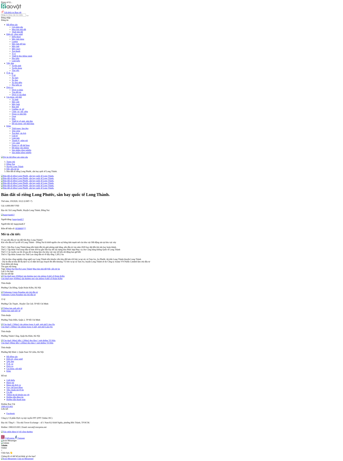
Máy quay (16, 49)
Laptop (15, 41)
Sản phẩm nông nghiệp (21, 152)
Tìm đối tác (16, 92)
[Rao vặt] (11, 9)
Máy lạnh (16, 104)
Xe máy (15, 78)
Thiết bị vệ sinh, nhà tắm (22, 121)
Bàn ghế (15, 107)
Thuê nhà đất (17, 32)
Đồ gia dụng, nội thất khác (23, 123)
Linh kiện (16, 61)
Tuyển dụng (17, 68)
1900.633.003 (7, 406)
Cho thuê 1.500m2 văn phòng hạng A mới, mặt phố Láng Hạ (27, 327)
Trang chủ (10, 162)
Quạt (14, 116)
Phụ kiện (15, 58)
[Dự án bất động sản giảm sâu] (14, 157)
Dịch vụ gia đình (19, 94)
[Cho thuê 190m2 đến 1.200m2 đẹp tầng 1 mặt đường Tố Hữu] (28, 340)
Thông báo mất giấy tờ (10, 311)
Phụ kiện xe (17, 85)
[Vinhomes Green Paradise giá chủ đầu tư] (19, 292)
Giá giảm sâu (17, 27)
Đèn (13, 119)
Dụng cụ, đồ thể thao (21, 145)
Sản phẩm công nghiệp (21, 150)
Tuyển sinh (16, 66)
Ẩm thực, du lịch (19, 133)
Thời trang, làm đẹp (20, 128)
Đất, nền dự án (12, 169)
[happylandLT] (8, 215)
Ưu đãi (9, 392)
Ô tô (14, 75)
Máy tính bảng (18, 39)
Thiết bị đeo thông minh (22, 56)
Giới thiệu (10, 380)
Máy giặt (15, 102)
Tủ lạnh (15, 99)
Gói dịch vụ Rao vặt (12, 12)
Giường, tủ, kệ (18, 109)
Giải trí (15, 136)
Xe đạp (15, 80)
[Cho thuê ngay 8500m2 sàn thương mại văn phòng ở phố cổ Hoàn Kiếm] (33, 276)
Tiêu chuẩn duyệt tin (15, 390)
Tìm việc (15, 70)
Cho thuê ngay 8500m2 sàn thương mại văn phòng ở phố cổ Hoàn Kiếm (31, 278)
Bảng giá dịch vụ (13, 385)
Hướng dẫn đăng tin (14, 397)
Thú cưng (16, 131)
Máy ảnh (15, 46)
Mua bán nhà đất (19, 29)
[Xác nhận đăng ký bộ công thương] (17, 432)
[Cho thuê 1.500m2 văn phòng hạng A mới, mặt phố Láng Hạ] (28, 324)
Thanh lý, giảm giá (20, 140)
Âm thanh (16, 51)
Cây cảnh (16, 143)
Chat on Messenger (25, 459)
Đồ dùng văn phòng (20, 148)
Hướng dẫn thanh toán (15, 399)
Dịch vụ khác (17, 90)
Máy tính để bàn (19, 44)
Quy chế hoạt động (14, 387)
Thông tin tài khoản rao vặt (17, 395)
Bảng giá (10, 382)
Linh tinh (16, 138)
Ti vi (14, 53)
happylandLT (18, 219)
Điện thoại (16, 37)
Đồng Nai (10, 164)
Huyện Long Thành (14, 166)
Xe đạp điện (17, 82)
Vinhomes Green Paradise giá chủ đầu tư (18, 294)
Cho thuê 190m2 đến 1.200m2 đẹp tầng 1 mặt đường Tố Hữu (27, 343)
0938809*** (20, 228)
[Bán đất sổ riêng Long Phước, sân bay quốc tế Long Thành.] (27, 176)
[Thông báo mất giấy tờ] (11, 308)
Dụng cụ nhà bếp (19, 114)
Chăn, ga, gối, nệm (20, 111)
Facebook (10, 413)
